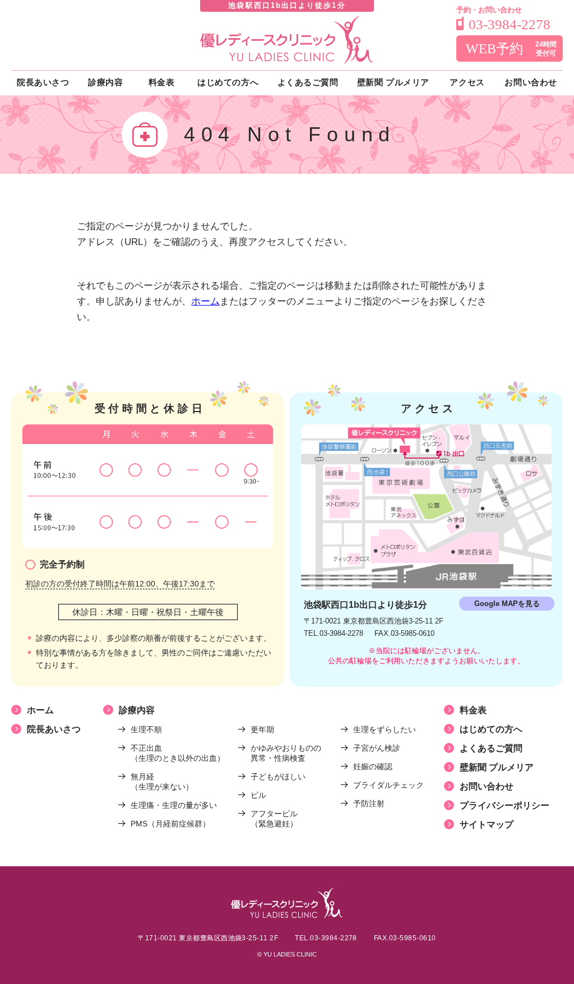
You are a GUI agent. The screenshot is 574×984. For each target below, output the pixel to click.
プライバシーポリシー (504, 805)
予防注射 (369, 803)
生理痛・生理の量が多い (174, 805)
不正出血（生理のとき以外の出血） (178, 753)
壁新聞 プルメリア (497, 767)
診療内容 (137, 710)
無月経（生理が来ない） (162, 781)
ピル (258, 795)
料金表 (473, 710)
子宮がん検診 (376, 747)
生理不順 (146, 729)
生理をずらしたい (384, 729)
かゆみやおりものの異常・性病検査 (286, 753)
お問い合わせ (486, 786)
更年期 (262, 729)
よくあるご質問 (491, 748)
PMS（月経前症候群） (170, 823)
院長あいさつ (54, 729)
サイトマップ (486, 824)
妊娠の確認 (372, 766)
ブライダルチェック (388, 784)
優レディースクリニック (287, 40)
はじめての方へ (491, 729)
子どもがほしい (278, 776)
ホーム (205, 301)
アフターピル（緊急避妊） (274, 818)
